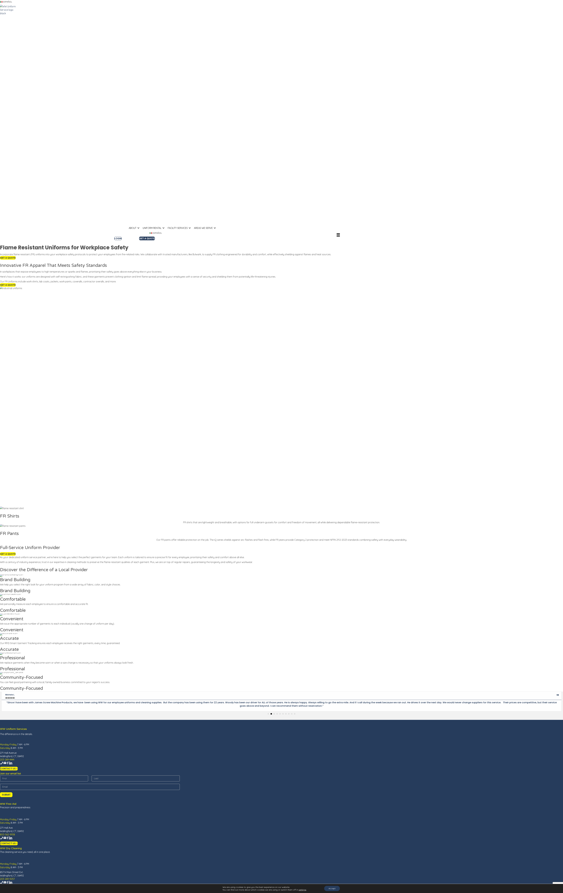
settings (302, 889)
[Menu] (338, 235)
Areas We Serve (203, 228)
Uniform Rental (152, 228)
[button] (138, 228)
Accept (332, 888)
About (132, 228)
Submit (6, 794)
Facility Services (178, 228)
